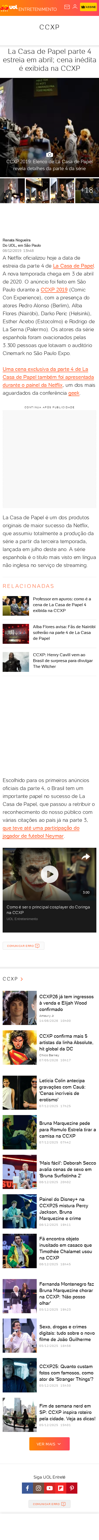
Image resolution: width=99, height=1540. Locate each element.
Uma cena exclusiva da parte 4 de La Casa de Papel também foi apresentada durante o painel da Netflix (48, 377)
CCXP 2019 (54, 289)
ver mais (46, 1444)
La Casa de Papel (73, 266)
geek (73, 393)
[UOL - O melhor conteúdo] (9, 8)
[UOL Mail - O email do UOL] (67, 7)
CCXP (49, 27)
